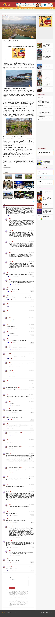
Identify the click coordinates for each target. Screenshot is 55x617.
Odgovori (32, 215)
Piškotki (48, 612)
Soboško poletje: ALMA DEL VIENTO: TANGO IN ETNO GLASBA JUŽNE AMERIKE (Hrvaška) (47, 211)
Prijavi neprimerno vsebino (15, 215)
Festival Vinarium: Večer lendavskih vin (47, 192)
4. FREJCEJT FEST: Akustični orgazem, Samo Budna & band (47, 205)
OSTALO (20, 8)
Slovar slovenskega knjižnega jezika (44, 177)
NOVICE (7, 8)
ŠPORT (13, 8)
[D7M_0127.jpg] (28, 176)
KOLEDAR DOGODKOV (24, 8)
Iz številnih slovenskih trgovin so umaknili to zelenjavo (46, 45)
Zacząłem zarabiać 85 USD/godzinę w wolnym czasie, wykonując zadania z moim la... (45, 102)
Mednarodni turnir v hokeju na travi (46, 217)
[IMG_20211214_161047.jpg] (19, 176)
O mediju (41, 612)
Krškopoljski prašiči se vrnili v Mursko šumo (47, 57)
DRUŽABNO (16, 8)
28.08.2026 (51, 8)
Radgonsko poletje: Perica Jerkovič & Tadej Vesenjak (47, 198)
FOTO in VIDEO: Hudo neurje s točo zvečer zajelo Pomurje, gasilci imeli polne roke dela (47, 83)
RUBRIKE (10, 8)
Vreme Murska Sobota (31, 8)
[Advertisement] (45, 134)
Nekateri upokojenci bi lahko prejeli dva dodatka (47, 78)
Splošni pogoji (45, 612)
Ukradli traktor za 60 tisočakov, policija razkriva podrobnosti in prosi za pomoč (47, 51)
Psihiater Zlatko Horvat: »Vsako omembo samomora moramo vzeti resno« (47, 72)
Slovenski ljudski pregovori (42, 148)
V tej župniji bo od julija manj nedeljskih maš (47, 66)
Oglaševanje (51, 612)
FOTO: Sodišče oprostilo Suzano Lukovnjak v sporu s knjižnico (47, 89)
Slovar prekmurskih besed (42, 167)
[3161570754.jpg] (9, 176)
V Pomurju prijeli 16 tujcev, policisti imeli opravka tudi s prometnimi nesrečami (47, 163)
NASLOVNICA (4, 8)
